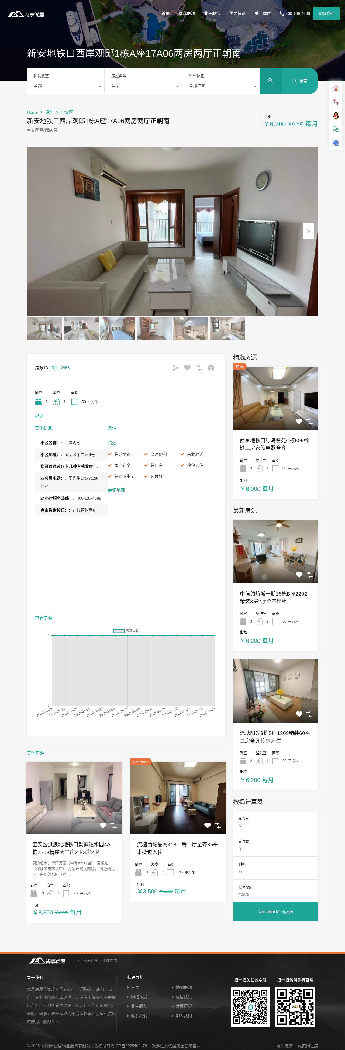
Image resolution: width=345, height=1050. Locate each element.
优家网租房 (307, 1046)
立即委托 (326, 13)
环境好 (157, 476)
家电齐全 (122, 465)
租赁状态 (41, 76)
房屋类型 (118, 76)
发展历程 (184, 1006)
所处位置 (196, 76)
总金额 (244, 819)
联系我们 (139, 1016)
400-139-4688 (298, 13)
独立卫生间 (124, 476)
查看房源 (73, 819)
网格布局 (139, 997)
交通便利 (159, 454)
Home (32, 112)
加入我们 (184, 1016)
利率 (242, 864)
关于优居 (263, 13)
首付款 (244, 841)
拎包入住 (195, 465)
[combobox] (65, 87)
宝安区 (67, 112)
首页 (165, 13)
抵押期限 (246, 887)
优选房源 (187, 13)
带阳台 (157, 465)
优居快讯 (237, 13)
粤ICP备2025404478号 (131, 1046)
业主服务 (212, 13)
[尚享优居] (27, 17)
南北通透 (195, 454)
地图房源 (184, 987)
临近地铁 (122, 454)
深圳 (49, 112)
